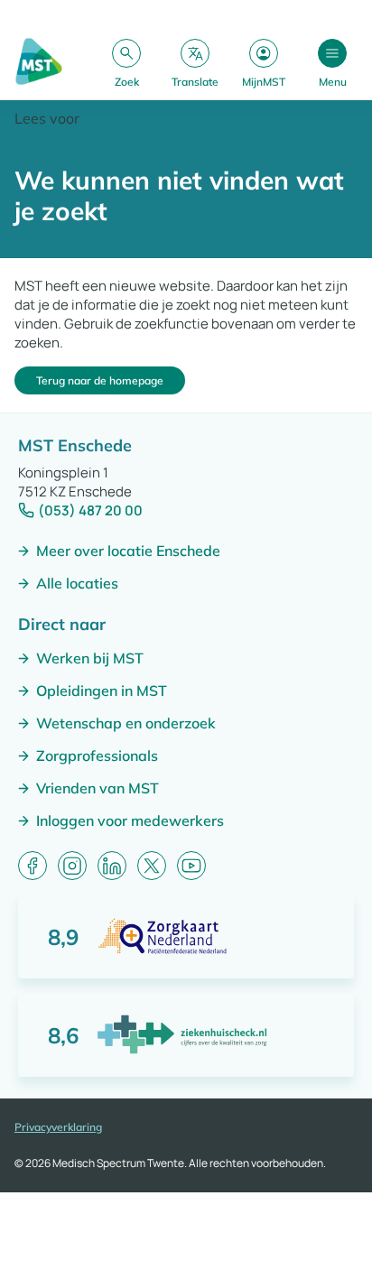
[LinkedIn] (112, 865)
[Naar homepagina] (38, 62)
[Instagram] (72, 865)
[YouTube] (191, 865)
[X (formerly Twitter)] (151, 865)
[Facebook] (32, 865)
